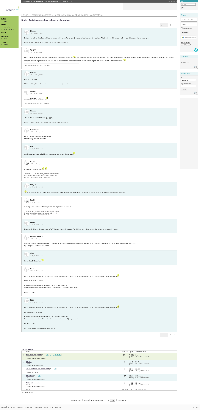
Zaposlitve (5, 36)
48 (53, 355)
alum (32, 253)
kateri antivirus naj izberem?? (37, 369)
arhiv (5, 21)
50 (58, 355)
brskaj (5, 38)
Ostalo (3, 42)
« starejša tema (76, 400)
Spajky (33, 50)
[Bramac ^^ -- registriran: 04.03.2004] (26, 130)
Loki (27, 378)
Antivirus (29, 383)
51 (60, 355)
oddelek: (86, 400)
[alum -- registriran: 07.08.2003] (26, 254)
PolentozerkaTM (36, 236)
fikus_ (137, 355)
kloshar (33, 31)
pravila (6, 44)
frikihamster (139, 376)
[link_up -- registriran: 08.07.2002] (26, 147)
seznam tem (185, 62)
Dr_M (32, 161)
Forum (3, 24)
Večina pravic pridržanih (15, 407)
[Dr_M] (26, 162)
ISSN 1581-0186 (55, 407)
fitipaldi (137, 369)
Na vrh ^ (196, 407)
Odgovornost (28, 407)
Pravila (3, 407)
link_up (33, 146)
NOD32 (28, 362)
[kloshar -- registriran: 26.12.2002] (26, 32)
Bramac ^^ (34, 129)
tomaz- (28, 371)
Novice (3, 19)
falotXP (28, 357)
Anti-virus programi (33, 355)
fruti (32, 268)
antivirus (29, 376)
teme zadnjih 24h (9, 29)
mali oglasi (7, 27)
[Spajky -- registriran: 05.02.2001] (26, 50)
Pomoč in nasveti (37, 365)
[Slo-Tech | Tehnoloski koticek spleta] (12, 9)
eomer (28, 385)
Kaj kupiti (35, 372)
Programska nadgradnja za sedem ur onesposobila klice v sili (47, 1)
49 (56, 355)
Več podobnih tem (27, 392)
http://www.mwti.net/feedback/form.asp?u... (37, 285)
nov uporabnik (185, 43)
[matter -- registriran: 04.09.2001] (26, 223)
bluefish (137, 362)
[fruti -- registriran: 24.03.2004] (26, 269)
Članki (3, 33)
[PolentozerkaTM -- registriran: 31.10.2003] (26, 237)
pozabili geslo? (186, 45)
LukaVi (28, 364)
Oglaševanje (38, 407)
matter (32, 222)
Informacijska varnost (38, 358)
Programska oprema (38, 379)
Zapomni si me (187, 28)
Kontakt (46, 407)
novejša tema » (122, 400)
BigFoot (137, 383)
